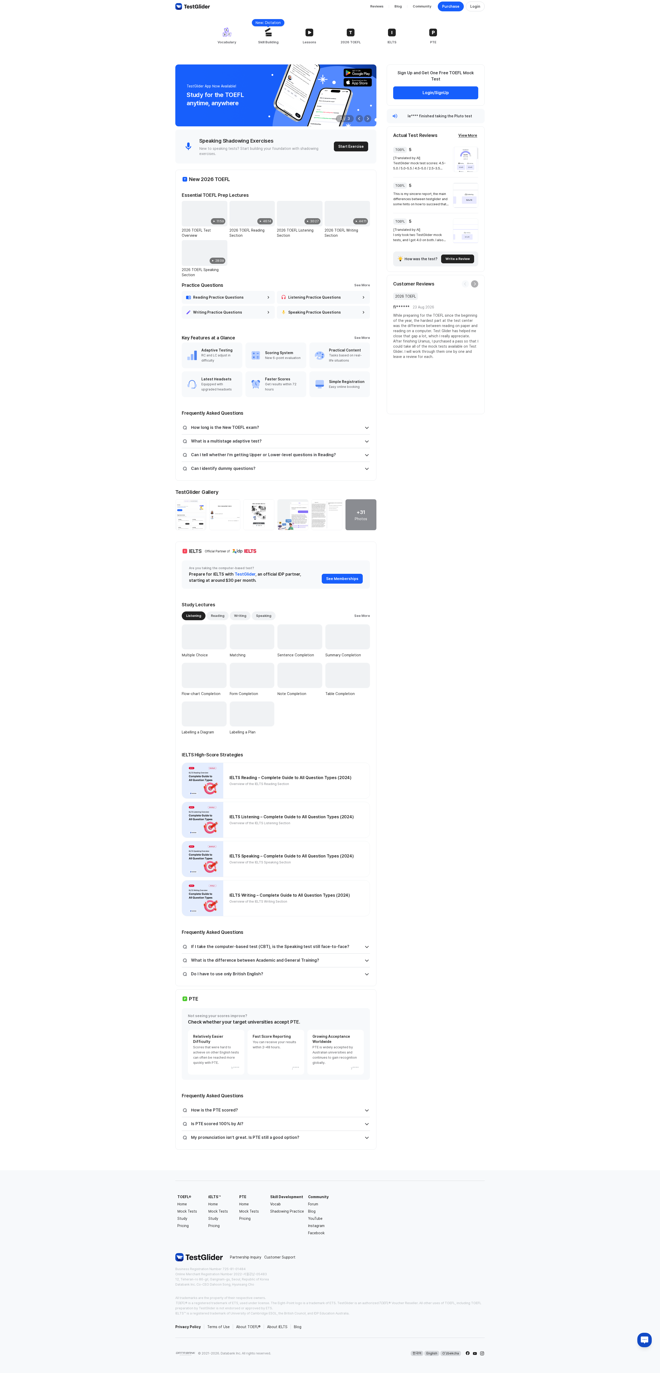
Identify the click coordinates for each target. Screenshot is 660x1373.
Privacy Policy (188, 1327)
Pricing (183, 1226)
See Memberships (342, 579)
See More (362, 285)
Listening (193, 616)
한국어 (417, 1353)
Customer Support (279, 1257)
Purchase (450, 6)
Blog (398, 6)
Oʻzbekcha (450, 1353)
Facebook (316, 1233)
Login (475, 6)
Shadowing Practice (287, 1211)
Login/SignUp (436, 92)
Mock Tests (187, 1211)
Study (182, 1218)
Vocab (275, 1204)
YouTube (315, 1218)
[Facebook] (467, 1353)
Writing (240, 616)
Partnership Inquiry (245, 1257)
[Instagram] (482, 1353)
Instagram (316, 1226)
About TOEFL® (248, 1327)
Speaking (263, 616)
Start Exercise (351, 146)
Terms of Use (218, 1327)
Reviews (376, 6)
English (431, 1353)
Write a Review (458, 259)
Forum (313, 1204)
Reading (217, 616)
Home (182, 1204)
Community (422, 6)
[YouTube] (474, 1353)
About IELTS (277, 1327)
